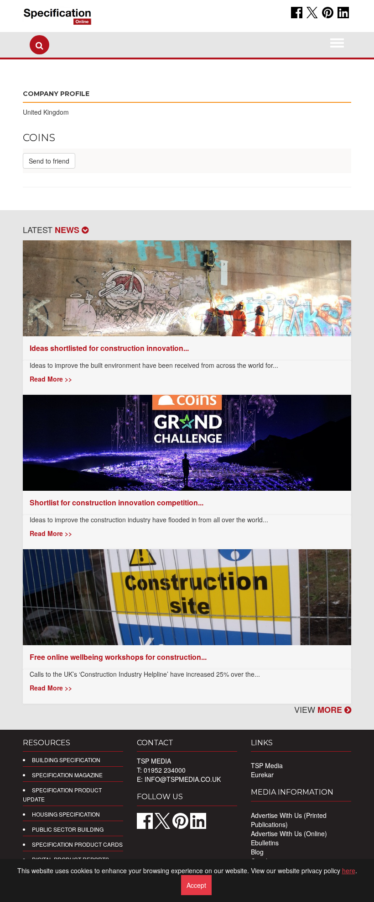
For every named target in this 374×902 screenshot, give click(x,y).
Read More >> (51, 378)
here (348, 870)
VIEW (319, 709)
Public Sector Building (68, 829)
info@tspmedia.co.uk (183, 779)
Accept (196, 885)
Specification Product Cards (77, 844)
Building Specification (66, 760)
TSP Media (267, 765)
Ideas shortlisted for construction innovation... (109, 348)
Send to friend (49, 160)
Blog (257, 851)
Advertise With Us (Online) (289, 833)
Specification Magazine (67, 775)
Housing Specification (66, 814)
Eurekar (262, 774)
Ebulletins (265, 842)
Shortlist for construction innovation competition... (116, 502)
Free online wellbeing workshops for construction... (118, 657)
